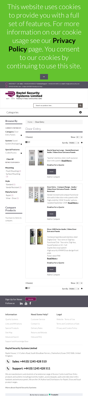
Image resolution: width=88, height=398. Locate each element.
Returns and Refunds (39, 332)
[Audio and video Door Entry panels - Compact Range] (36, 194)
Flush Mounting (12, 171)
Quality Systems (11, 319)
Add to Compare (53, 177)
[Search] (80, 105)
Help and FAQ (36, 337)
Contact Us (35, 324)
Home (30, 122)
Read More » (67, 160)
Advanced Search (12, 337)
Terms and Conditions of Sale (68, 324)
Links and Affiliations (13, 324)
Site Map (8, 332)
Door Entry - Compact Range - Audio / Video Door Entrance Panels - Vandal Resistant (62, 189)
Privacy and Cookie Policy (67, 328)
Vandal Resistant (12, 187)
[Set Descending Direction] (82, 143)
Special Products (12, 328)
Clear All (9, 159)
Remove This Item (21, 136)
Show (73, 137)
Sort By (65, 143)
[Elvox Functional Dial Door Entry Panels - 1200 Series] (36, 236)
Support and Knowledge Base (16, 341)
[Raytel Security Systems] (26, 94)
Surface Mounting (13, 174)
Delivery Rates (36, 328)
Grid (26, 142)
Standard (9, 184)
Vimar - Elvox (11, 198)
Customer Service (38, 319)
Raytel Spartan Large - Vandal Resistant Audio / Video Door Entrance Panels (63, 151)
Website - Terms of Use (66, 319)
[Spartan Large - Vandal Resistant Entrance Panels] (36, 157)
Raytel (8, 195)
